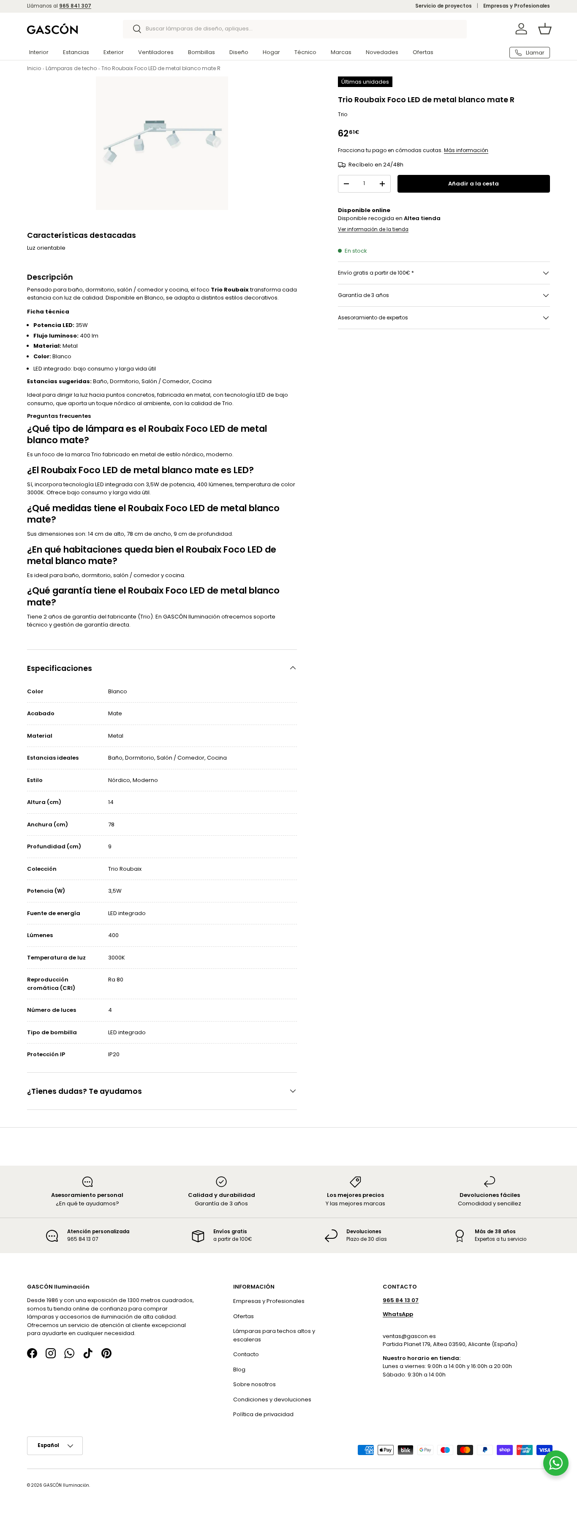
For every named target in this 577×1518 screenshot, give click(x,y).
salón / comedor (136, 575)
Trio (342, 114)
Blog (239, 1369)
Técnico (305, 52)
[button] (545, 28)
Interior (39, 52)
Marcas (341, 52)
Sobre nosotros (254, 1384)
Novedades (382, 52)
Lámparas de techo (71, 68)
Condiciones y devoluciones (272, 1399)
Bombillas (201, 52)
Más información (466, 150)
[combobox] (295, 28)
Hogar (271, 52)
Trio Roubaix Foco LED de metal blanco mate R (160, 68)
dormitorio (96, 575)
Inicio (34, 68)
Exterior (113, 52)
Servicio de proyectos (443, 6)
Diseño (238, 52)
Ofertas (423, 52)
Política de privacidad (263, 1414)
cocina (174, 575)
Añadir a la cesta (473, 184)
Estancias (76, 52)
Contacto (246, 1354)
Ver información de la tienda (373, 229)
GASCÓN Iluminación (66, 1485)
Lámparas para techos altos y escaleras (274, 1335)
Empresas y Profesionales (516, 6)
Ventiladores (156, 52)
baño (71, 575)
